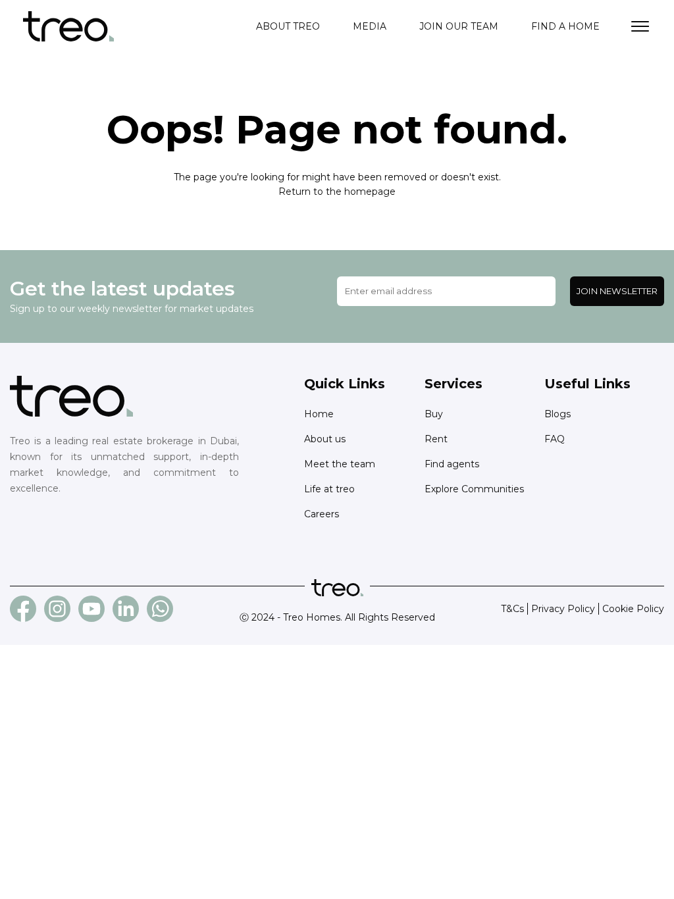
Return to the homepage (337, 191)
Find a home (565, 26)
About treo (288, 26)
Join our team (458, 26)
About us (325, 439)
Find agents (452, 464)
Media (369, 26)
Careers (321, 514)
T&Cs (512, 609)
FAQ (554, 439)
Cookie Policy (633, 609)
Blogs (557, 414)
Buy (434, 414)
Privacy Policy (563, 609)
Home (319, 414)
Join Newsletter (617, 291)
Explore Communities (474, 489)
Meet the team (339, 464)
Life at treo (329, 489)
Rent (436, 439)
